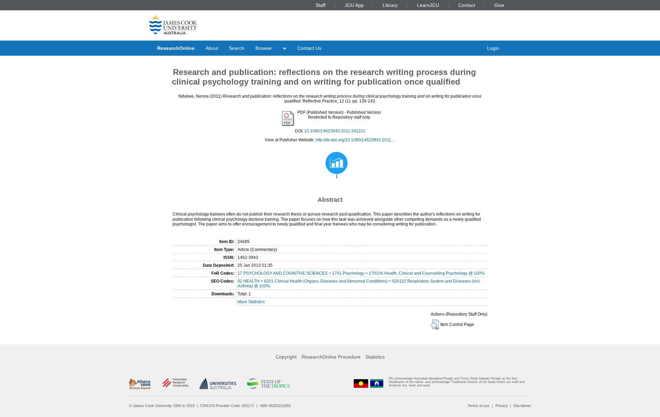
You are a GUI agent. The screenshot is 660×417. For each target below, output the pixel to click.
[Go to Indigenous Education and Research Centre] (361, 383)
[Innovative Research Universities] (174, 383)
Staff (321, 5)
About (212, 48)
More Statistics (251, 301)
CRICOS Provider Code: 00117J (227, 406)
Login (493, 48)
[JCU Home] (173, 23)
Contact (466, 5)
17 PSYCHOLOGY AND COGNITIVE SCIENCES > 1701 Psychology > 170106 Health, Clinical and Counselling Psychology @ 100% (361, 273)
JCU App (354, 5)
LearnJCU (428, 5)
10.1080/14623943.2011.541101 (334, 131)
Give (499, 5)
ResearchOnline (176, 48)
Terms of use (479, 406)
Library (390, 5)
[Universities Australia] (217, 383)
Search (236, 48)
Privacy (501, 406)
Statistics (375, 357)
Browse (263, 48)
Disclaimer (522, 406)
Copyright (286, 357)
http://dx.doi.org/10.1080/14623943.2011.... (355, 140)
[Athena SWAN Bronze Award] (139, 383)
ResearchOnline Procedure (331, 357)
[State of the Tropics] (268, 383)
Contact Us (309, 48)
